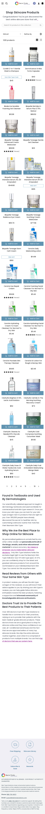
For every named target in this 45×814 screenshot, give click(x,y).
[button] (12, 34)
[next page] (38, 486)
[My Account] (38, 3)
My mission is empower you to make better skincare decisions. (20, 550)
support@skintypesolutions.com (16, 798)
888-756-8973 (11, 794)
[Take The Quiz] (33, 3)
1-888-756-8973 (13, 801)
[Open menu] (2, 3)
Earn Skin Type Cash (11, 77)
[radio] (37, 40)
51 (34, 486)
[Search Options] (41, 25)
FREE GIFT (33, 186)
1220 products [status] (9, 40)
